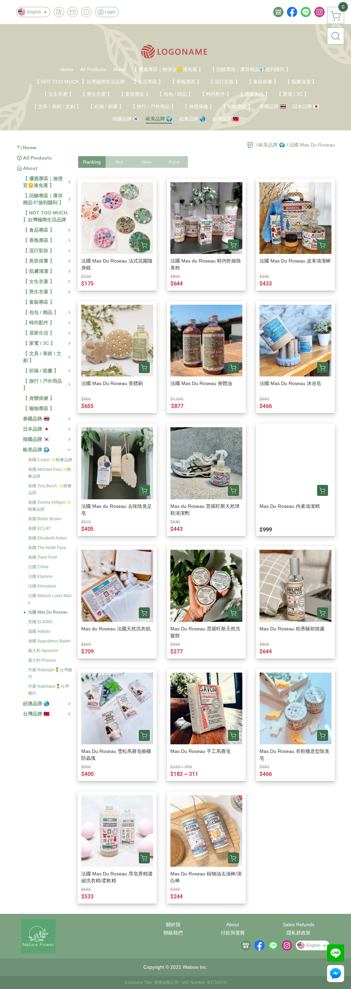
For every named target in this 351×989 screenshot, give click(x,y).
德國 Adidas (39, 631)
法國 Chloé (38, 567)
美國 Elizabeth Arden (47, 538)
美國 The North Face (47, 547)
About (232, 924)
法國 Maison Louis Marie (50, 599)
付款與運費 (233, 932)
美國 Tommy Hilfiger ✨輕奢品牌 (49, 506)
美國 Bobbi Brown (44, 518)
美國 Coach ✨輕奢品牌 (50, 459)
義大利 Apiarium (43, 650)
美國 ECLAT (39, 528)
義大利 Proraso (42, 660)
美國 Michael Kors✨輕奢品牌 (49, 473)
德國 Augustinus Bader (49, 641)
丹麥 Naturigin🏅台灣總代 (50, 673)
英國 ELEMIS (40, 621)
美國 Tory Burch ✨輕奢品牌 (50, 489)
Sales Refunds (298, 924)
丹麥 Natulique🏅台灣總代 (48, 690)
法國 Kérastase (42, 586)
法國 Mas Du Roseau (48, 612)
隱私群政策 (299, 932)
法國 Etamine (40, 576)
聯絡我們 (173, 932)
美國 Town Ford (42, 557)
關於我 (173, 924)
